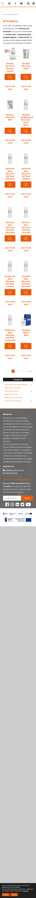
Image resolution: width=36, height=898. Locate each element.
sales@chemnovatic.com (14, 470)
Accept (6, 894)
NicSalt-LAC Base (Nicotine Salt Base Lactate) (10, 281)
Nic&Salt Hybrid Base (26, 332)
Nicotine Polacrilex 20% (10, 117)
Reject (14, 894)
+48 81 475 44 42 (11, 473)
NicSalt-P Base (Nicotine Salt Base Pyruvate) (26, 281)
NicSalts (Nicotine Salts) (26, 66)
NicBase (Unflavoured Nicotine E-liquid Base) (27, 119)
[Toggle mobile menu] (33, 3)
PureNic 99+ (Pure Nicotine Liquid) (10, 67)
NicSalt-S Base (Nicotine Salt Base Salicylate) (10, 227)
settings (25, 891)
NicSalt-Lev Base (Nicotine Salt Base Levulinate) (10, 335)
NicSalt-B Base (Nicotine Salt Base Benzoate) (10, 173)
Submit (27, 498)
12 (27, 371)
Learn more (10, 77)
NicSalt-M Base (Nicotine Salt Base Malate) (26, 173)
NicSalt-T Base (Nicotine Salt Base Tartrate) (26, 227)
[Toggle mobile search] (28, 3)
